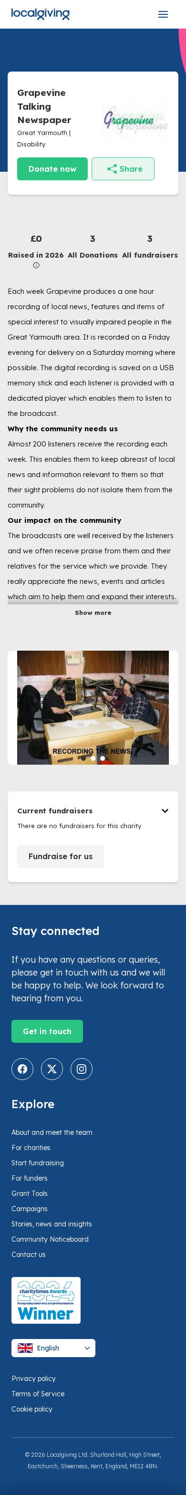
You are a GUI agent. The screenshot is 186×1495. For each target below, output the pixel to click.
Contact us (28, 1254)
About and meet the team (52, 1132)
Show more (93, 612)
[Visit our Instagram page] (82, 1069)
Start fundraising (37, 1163)
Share (131, 169)
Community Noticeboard (50, 1239)
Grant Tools (29, 1193)
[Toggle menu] (163, 14)
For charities (31, 1147)
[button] (36, 250)
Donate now (52, 169)
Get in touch (47, 1031)
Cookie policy (31, 1409)
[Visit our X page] (52, 1069)
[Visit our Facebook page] (22, 1069)
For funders (29, 1178)
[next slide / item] (171, 707)
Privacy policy (33, 1378)
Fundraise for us (61, 856)
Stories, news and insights (51, 1224)
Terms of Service (37, 1394)
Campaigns (29, 1208)
